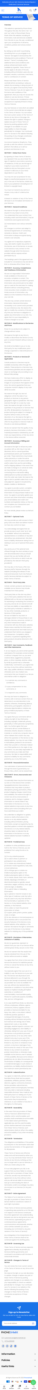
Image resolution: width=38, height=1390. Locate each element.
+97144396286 (9, 1341)
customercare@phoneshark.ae (15, 1338)
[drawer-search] (31, 10)
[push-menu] (2, 10)
